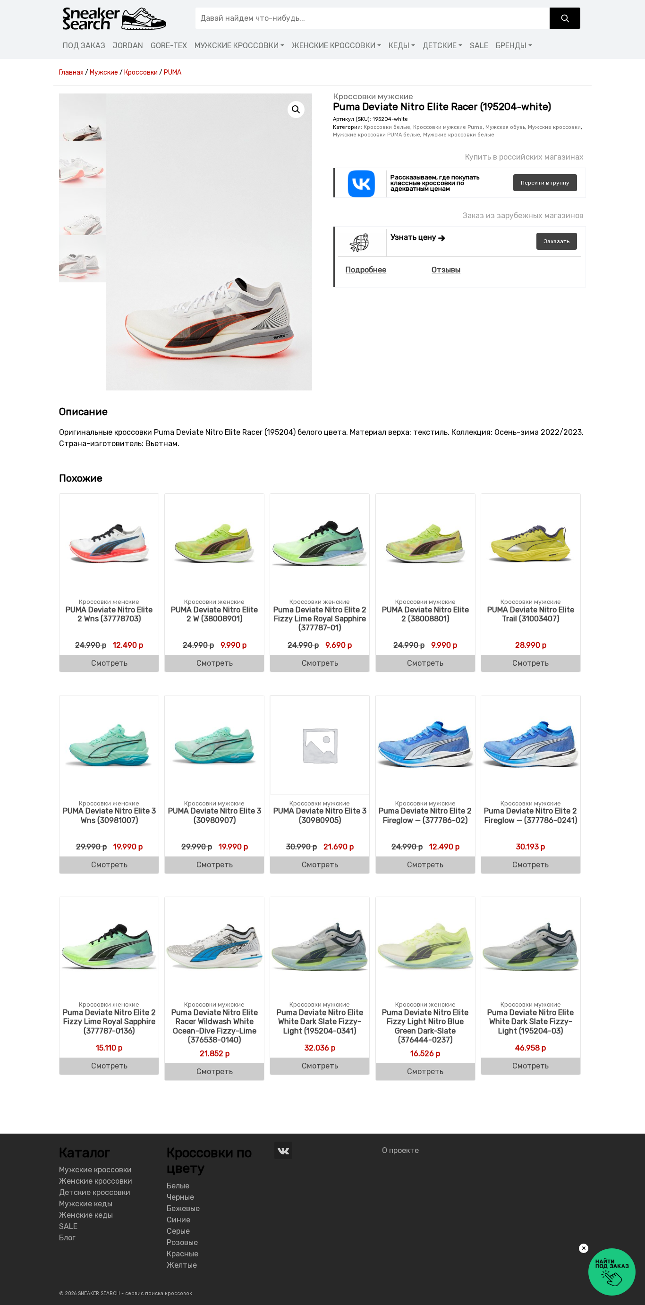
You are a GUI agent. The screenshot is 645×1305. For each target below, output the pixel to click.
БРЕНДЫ (511, 45)
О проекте (400, 1150)
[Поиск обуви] (565, 18)
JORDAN (128, 45)
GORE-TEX (169, 45)
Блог (67, 1237)
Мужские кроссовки (554, 127)
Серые (178, 1231)
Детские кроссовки (94, 1192)
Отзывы (446, 269)
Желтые (182, 1265)
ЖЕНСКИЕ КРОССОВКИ (333, 45)
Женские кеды (86, 1215)
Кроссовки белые (387, 127)
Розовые (182, 1242)
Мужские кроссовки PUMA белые (376, 135)
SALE (479, 45)
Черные (180, 1197)
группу (545, 182)
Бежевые (183, 1208)
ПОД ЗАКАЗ (84, 45)
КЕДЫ (399, 45)
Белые (178, 1185)
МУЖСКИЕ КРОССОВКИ (237, 45)
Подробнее (366, 269)
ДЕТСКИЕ (440, 45)
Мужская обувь (505, 127)
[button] (296, 109)
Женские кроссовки (95, 1181)
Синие (178, 1219)
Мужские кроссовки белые (458, 135)
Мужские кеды (85, 1203)
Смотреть (109, 663)
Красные (182, 1253)
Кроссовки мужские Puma (448, 127)
